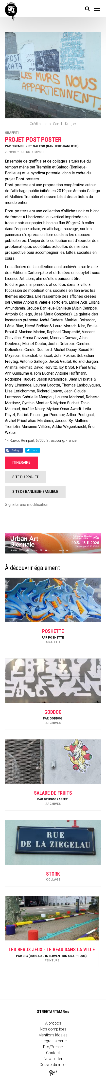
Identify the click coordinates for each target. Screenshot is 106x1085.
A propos (53, 1023)
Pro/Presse (53, 1047)
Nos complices (53, 1029)
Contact (53, 1052)
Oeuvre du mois (53, 1064)
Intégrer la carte (53, 1041)
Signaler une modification (26, 504)
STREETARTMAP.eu (53, 1011)
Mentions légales (53, 1035)
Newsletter (53, 1058)
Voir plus (53, 635)
